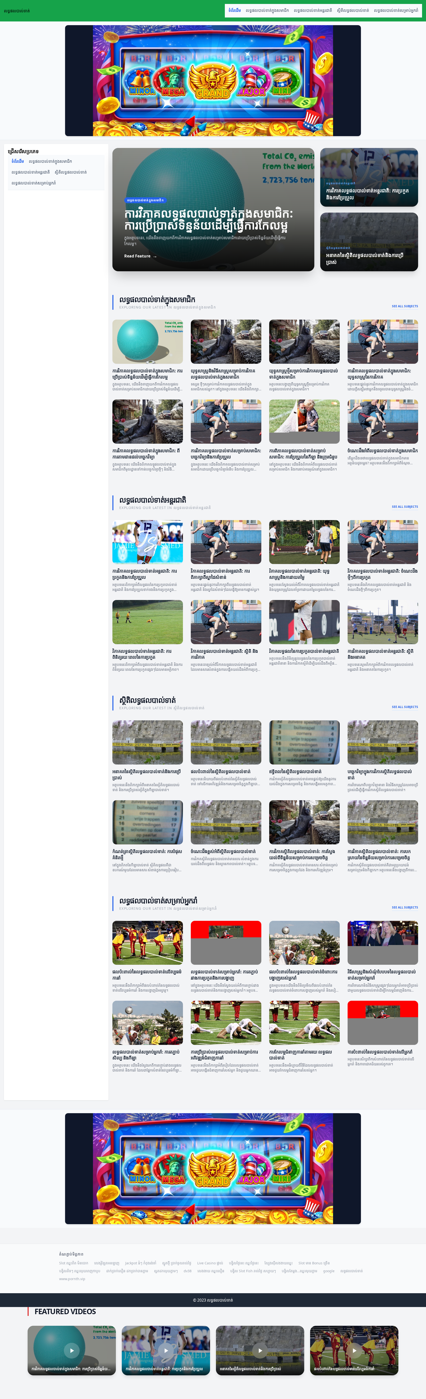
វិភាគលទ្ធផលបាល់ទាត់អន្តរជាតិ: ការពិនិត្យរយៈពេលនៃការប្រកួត (141, 654)
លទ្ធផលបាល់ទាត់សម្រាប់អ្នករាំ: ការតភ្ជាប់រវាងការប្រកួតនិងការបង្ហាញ (224, 975)
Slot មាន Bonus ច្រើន (314, 1263)
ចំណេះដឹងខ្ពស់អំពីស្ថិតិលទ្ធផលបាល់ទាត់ (223, 851)
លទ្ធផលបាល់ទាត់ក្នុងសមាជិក (267, 10)
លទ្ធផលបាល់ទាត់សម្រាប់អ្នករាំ (396, 10)
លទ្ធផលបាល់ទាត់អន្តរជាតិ (313, 10)
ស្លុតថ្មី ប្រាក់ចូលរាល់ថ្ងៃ (176, 1263)
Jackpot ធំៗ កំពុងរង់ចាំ (140, 1263)
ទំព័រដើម (235, 10)
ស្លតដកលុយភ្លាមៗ (166, 1271)
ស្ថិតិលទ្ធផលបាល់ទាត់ (353, 10)
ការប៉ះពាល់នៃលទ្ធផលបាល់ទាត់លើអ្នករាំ (380, 1052)
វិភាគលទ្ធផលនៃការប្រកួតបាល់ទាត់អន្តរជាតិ (304, 651)
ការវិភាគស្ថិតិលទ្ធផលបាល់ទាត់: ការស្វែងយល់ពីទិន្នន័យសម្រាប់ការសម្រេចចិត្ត (302, 854)
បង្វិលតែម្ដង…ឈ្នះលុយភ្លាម (299, 1271)
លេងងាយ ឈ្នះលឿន (210, 1271)
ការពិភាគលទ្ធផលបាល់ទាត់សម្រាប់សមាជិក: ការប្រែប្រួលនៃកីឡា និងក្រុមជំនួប (303, 454)
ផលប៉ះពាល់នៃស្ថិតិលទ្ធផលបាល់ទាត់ (220, 771)
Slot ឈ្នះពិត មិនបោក (73, 1263)
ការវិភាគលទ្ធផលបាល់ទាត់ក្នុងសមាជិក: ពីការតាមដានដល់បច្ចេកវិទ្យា (146, 454)
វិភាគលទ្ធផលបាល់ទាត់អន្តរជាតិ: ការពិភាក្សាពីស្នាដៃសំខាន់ (220, 574)
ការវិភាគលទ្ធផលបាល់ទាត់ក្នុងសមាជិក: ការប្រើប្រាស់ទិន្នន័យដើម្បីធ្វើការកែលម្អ (147, 374)
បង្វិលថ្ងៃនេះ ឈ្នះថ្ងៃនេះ (244, 1263)
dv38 (188, 1271)
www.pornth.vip (72, 1278)
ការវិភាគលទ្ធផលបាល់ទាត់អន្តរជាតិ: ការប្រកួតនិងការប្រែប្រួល (144, 574)
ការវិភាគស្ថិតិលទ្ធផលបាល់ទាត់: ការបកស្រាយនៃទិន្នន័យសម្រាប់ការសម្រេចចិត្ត (379, 854)
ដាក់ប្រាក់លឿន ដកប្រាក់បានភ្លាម (127, 1271)
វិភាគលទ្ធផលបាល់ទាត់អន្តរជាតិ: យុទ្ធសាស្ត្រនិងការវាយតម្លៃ (299, 574)
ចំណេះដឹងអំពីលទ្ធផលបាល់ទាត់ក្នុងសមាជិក (383, 451)
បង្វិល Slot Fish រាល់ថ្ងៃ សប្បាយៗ (253, 1271)
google (329, 1271)
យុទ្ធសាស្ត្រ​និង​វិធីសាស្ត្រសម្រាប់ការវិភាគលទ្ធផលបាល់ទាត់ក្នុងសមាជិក (223, 374)
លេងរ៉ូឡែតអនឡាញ (106, 1263)
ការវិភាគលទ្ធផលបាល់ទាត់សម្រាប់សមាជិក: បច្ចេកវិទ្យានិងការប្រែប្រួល (226, 454)
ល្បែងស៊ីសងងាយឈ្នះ (279, 1263)
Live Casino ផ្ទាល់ (210, 1263)
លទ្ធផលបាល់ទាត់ (351, 1271)
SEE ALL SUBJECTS (405, 306)
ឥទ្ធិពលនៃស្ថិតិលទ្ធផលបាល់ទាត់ (295, 771)
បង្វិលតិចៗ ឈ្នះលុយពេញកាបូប (79, 1271)
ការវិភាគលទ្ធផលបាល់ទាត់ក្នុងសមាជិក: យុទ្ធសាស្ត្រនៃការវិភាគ (379, 374)
